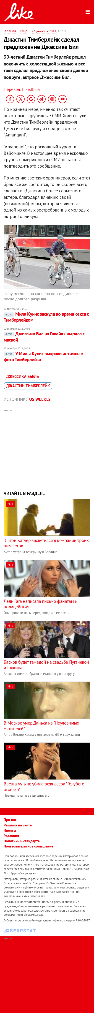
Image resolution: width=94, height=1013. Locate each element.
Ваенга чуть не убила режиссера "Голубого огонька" (44, 786)
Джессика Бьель (22, 376)
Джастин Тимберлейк (28, 385)
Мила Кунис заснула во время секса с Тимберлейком (46, 317)
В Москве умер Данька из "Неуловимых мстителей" (41, 725)
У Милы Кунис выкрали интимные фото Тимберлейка (43, 356)
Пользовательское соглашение (28, 846)
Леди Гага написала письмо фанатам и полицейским (40, 604)
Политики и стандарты (22, 841)
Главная (10, 31)
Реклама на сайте (18, 825)
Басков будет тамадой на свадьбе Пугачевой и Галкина (46, 665)
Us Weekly (40, 399)
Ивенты (10, 830)
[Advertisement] (47, 449)
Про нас (10, 819)
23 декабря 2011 (44, 31)
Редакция (11, 835)
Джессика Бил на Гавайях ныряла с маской (44, 337)
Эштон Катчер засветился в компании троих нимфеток (46, 543)
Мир (23, 31)
